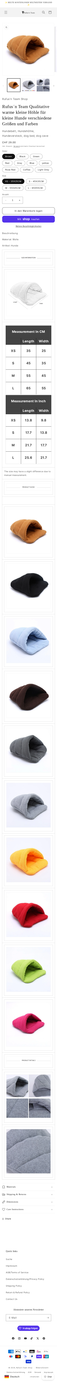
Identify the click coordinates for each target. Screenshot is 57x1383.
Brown (8, 156)
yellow (45, 163)
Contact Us (11, 1299)
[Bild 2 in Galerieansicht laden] (28, 85)
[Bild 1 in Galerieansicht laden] (13, 85)
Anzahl (5, 194)
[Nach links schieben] (3, 86)
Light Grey (43, 169)
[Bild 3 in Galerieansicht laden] (43, 85)
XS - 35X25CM (13, 181)
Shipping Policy (14, 1286)
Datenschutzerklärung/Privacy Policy (25, 1279)
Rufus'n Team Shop (24, 1368)
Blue (32, 163)
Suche (9, 1259)
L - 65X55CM (35, 188)
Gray (19, 163)
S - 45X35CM (36, 181)
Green (36, 156)
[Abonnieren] (48, 1317)
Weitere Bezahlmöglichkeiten (29, 226)
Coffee (26, 169)
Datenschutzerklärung (16, 1372)
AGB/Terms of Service (17, 1272)
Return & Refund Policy (18, 1292)
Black (23, 156)
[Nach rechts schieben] (54, 86)
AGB (29, 1372)
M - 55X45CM (12, 188)
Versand (16, 146)
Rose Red (10, 169)
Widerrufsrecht (42, 1368)
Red (7, 163)
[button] (6, 12)
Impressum (11, 1266)
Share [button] (8, 1218)
